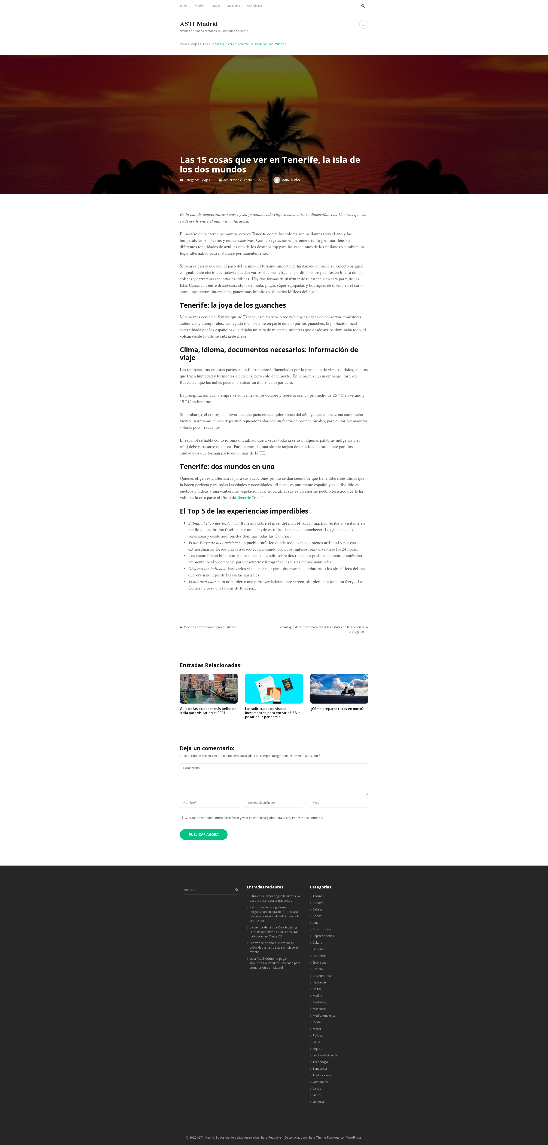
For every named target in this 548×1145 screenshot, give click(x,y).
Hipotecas (319, 982)
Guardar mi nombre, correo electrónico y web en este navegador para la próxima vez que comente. (254, 818)
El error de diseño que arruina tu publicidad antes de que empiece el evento (274, 947)
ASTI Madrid (199, 23)
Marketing (319, 1002)
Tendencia (320, 1068)
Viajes (206, 180)
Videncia (318, 1102)
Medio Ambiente (324, 1015)
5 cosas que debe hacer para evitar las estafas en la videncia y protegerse (321, 629)
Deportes (319, 949)
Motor (317, 1029)
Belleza (318, 909)
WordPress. (354, 1137)
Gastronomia (322, 976)
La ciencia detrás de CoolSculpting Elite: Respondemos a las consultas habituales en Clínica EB (274, 931)
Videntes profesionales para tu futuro (210, 627)
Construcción (322, 929)
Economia (319, 956)
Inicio (184, 5)
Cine (316, 923)
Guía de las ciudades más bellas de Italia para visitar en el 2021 (208, 710)
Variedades (254, 5)
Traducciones (322, 1075)
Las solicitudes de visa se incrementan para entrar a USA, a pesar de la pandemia (273, 712)
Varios (317, 1088)
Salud (316, 1042)
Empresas (319, 962)
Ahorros (318, 896)
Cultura (317, 942)
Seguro (317, 1049)
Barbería (318, 903)
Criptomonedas (323, 936)
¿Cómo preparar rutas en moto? (337, 708)
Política (318, 1035)
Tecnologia (320, 1062)
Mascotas (233, 5)
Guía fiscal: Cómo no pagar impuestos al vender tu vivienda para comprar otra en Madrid (275, 963)
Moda (317, 1022)
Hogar (215, 5)
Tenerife (244, 497)
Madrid (199, 5)
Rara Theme (317, 1137)
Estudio (318, 969)
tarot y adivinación (325, 1055)
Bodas (317, 916)
